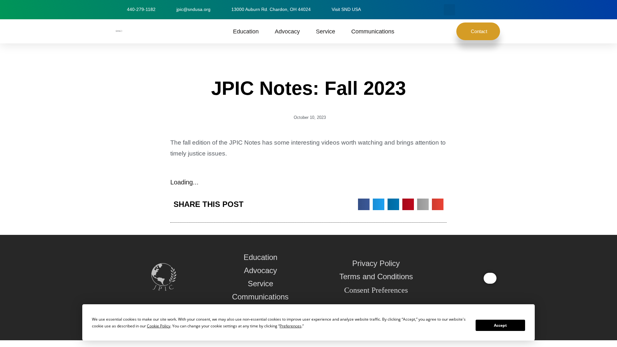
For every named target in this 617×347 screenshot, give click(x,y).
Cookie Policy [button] (158, 326)
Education (246, 31)
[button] (449, 9)
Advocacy (287, 31)
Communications (372, 31)
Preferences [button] (290, 326)
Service (325, 31)
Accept (500, 325)
